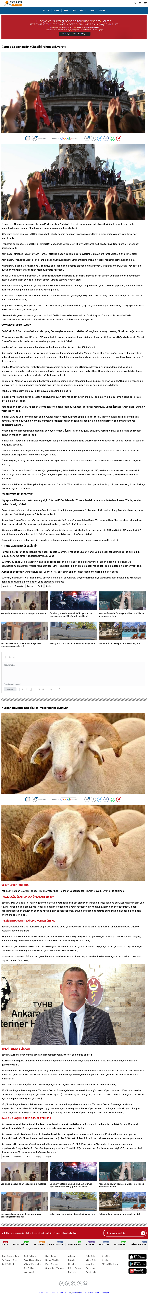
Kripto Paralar (139, 1243)
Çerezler (74, 1292)
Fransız (30, 586)
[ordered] (39, 689)
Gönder (10, 689)
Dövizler (72, 1260)
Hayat (92, 10)
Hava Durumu (56, 1243)
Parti (40, 586)
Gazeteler (39, 1243)
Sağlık (48, 1156)
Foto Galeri (91, 1256)
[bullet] (43, 689)
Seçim (48, 586)
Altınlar (71, 1256)
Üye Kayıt (106, 1260)
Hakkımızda (43, 1292)
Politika (102, 10)
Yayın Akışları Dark (32, 1260)
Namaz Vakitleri (20, 1243)
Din (74, 10)
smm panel (29, 1272)
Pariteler (104, 1243)
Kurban (29, 1156)
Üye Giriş (106, 1256)
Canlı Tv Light (7, 1264)
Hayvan (6, 1156)
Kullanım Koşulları (92, 1292)
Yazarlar (90, 1264)
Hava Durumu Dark (10, 1256)
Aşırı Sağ (7, 586)
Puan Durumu (74, 1243)
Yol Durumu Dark (9, 1260)
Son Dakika (29, 1268)
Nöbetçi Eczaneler (32, 1264)
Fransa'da (19, 586)
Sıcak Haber (91, 1272)
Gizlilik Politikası (63, 1292)
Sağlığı (38, 1156)
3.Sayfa (46, 10)
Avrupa (56, 10)
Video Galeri (91, 1260)
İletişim (53, 1292)
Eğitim (83, 10)
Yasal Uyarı (105, 1292)
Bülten (66, 10)
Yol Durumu (120, 1243)
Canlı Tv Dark (30, 1256)
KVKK (81, 1292)
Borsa (4, 1243)
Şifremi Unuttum (110, 1264)
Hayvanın (17, 1156)
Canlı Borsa (50, 1256)
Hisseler (90, 1243)
